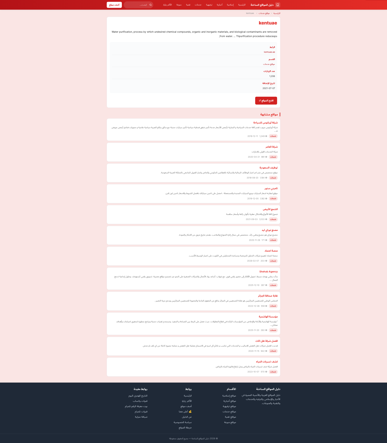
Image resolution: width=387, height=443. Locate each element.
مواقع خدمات (264, 13)
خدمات (198, 4)
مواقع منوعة (230, 422)
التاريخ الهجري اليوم (138, 395)
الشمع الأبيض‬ (270, 209)
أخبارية (219, 4)
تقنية (188, 4)
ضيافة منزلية (141, 416)
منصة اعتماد (271, 250)
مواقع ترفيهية (229, 406)
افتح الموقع (267, 100)
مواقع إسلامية (229, 395)
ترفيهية (209, 4)
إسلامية (230, 4)
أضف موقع (114, 4)
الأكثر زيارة (167, 4)
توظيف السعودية (269, 167)
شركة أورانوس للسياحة (265, 122)
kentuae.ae (269, 52)
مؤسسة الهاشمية (268, 316)
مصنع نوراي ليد (270, 229)
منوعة (179, 4)
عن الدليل (187, 416)
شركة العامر (272, 146)
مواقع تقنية (230, 416)
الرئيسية (242, 4)
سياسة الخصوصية (183, 422)
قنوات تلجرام (141, 411)
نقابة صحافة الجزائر (268, 295)
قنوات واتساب (140, 400)
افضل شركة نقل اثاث (266, 340)
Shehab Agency (268, 271)
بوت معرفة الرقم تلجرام (136, 406)
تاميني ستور (271, 188)
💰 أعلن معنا (185, 411)
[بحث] (150, 5)
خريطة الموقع (185, 427)
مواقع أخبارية (229, 400)
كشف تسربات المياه (267, 361)
